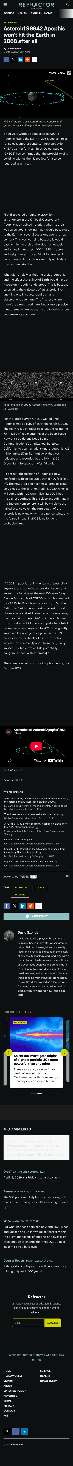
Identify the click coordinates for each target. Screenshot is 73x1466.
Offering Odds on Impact (18, 839)
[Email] (34, 59)
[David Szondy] (9, 935)
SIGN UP (36, 13)
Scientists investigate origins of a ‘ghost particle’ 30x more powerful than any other (36, 1060)
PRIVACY (9, 1405)
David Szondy (28, 932)
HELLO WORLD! (13, 1375)
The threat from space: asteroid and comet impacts (33, 814)
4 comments (40, 916)
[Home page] (36, 6)
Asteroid (20, 894)
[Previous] (8, 1052)
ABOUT (8, 1385)
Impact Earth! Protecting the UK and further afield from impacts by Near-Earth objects (34, 850)
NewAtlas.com (48, 1380)
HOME (48, 13)
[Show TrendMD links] (67, 876)
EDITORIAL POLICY (15, 1390)
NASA (19, 780)
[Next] (64, 1052)
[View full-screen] (69, 73)
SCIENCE (9, 13)
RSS (6, 1415)
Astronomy (11, 22)
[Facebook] (6, 59)
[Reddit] (27, 59)
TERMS (8, 1400)
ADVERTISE (10, 1395)
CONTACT (9, 1410)
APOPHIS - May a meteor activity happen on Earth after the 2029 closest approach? (35, 825)
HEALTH (22, 13)
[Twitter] (13, 59)
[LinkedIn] (20, 59)
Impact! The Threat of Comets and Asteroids (29, 861)
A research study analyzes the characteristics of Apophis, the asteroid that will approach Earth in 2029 (36, 800)
